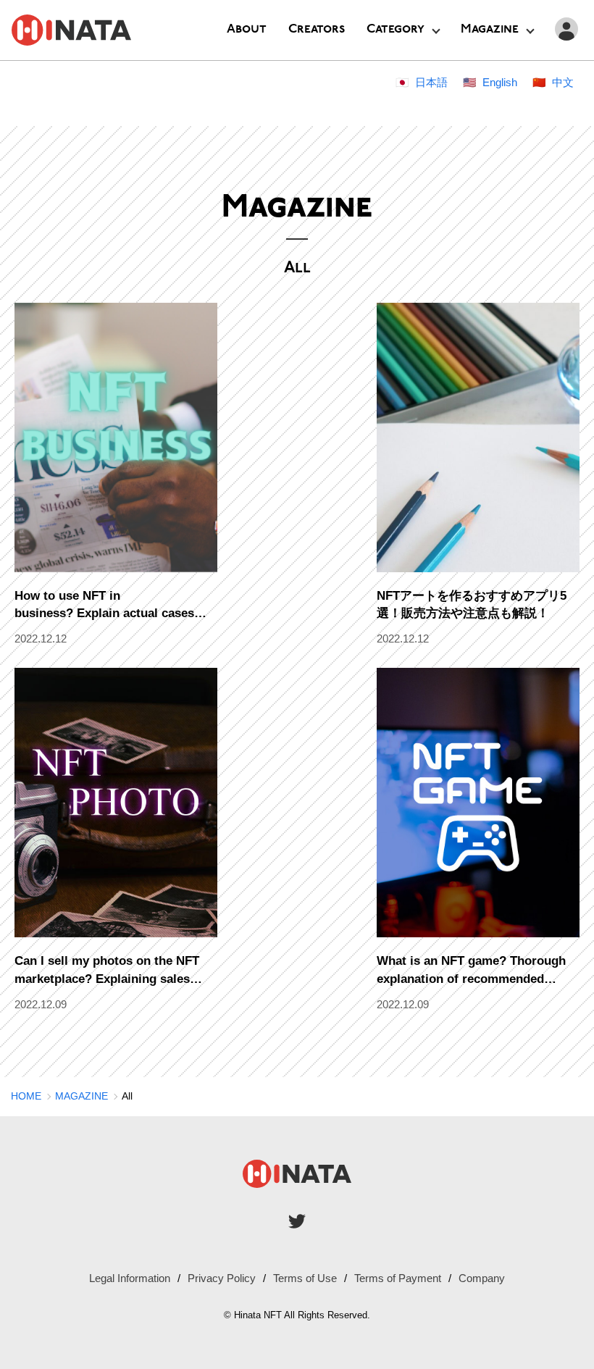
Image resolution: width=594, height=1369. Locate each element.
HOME (26, 1096)
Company (482, 1278)
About (247, 29)
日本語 (431, 82)
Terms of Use (305, 1278)
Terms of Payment (397, 1278)
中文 (563, 82)
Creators (316, 29)
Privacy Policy (222, 1278)
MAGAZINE (81, 1096)
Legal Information (129, 1278)
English (499, 82)
